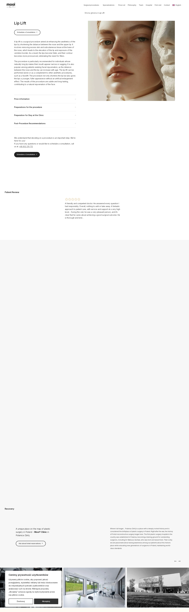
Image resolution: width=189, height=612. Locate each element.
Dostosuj (21, 601)
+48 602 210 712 (26, 146)
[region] (33, 589)
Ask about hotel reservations (30, 543)
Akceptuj (46, 601)
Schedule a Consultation (26, 32)
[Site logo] (11, 5)
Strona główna (91, 13)
